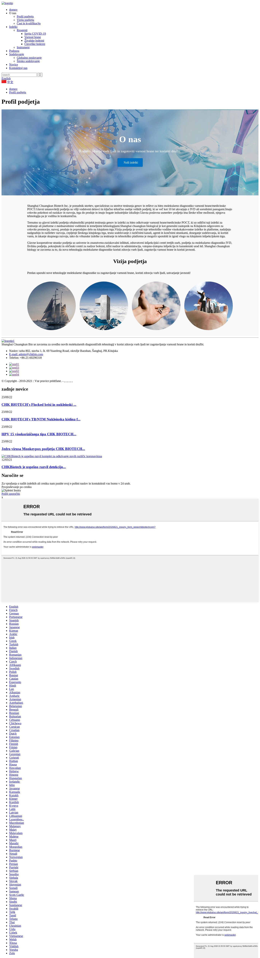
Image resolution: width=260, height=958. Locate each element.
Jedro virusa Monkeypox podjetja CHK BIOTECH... (43, 449)
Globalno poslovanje (29, 57)
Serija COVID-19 (35, 33)
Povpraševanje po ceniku (17, 487)
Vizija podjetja (25, 20)
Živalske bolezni (34, 40)
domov (13, 9)
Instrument (23, 47)
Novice (13, 64)
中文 (10, 82)
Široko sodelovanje (28, 61)
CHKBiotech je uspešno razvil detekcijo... (34, 467)
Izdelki (13, 26)
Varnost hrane (32, 37)
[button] (130, 162)
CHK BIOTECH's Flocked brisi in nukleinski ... (39, 405)
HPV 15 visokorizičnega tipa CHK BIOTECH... (39, 434)
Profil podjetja (25, 16)
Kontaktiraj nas (18, 68)
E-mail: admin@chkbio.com (26, 354)
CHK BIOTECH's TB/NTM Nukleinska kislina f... (41, 419)
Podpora (14, 50)
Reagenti (22, 30)
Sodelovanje (16, 54)
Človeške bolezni (34, 44)
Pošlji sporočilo (11, 493)
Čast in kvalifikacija (29, 23)
